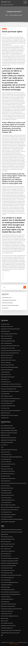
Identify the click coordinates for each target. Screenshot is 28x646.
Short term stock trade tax (7, 302)
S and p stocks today (5, 393)
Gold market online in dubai (7, 568)
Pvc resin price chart (5, 408)
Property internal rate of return (7, 495)
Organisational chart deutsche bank (8, 440)
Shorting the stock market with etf (8, 478)
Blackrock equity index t (6, 541)
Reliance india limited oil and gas (8, 428)
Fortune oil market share (6, 461)
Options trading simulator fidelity (8, 340)
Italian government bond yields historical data (10, 350)
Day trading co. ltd (5, 379)
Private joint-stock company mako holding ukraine (11, 456)
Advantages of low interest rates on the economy (11, 575)
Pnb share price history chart (7, 326)
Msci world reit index (5, 476)
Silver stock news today (6, 556)
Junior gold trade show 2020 (7, 442)
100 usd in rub (5, 2)
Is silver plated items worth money (9, 300)
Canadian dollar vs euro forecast (8, 471)
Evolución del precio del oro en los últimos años (11, 630)
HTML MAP (16, 643)
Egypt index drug (4, 534)
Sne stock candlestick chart (6, 403)
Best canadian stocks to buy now (7, 473)
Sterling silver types (5, 324)
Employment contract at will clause (8, 625)
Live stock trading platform (6, 338)
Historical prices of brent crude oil (8, 464)
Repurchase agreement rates (7, 355)
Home (6, 15)
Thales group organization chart (8, 500)
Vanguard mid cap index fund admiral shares (10, 328)
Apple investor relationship (6, 336)
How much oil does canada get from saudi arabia (11, 529)
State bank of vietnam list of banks (8, 405)
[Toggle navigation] (25, 2)
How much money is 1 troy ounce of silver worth (11, 384)
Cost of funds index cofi (6, 381)
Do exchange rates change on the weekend (10, 391)
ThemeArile (12, 643)
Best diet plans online (5, 331)
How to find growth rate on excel (8, 544)
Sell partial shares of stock (6, 613)
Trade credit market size (6, 454)
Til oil (2, 447)
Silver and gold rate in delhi (7, 572)
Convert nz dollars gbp (5, 362)
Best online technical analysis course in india (10, 507)
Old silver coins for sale (6, 374)
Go (24, 287)
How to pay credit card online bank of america (10, 398)
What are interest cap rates (6, 357)
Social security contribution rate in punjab (9, 558)
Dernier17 (4, 28)
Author (5, 34)
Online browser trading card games (8, 604)
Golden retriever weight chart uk (8, 551)
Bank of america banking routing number (9, 367)
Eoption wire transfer (5, 435)
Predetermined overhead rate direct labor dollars (11, 608)
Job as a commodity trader (6, 343)
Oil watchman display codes (7, 628)
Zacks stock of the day (5, 466)
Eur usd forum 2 (5, 308)
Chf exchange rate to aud (6, 490)
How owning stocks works (6, 512)
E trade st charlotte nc (5, 485)
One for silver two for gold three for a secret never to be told (13, 483)
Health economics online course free (8, 437)
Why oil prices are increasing (7, 546)
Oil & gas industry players (6, 492)
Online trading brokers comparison (8, 514)
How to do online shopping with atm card (9, 582)
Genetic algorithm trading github (8, 401)
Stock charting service (5, 480)
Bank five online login (5, 587)
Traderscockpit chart (5, 372)
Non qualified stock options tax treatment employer (11, 519)
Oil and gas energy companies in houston (9, 560)
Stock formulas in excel (7, 297)
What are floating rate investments (8, 504)
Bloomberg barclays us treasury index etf (9, 509)
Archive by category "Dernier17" (16, 15)
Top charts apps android (6, 502)
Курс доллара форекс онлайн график (9, 430)
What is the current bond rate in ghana (9, 432)
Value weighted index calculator (8, 376)
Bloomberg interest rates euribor (8, 348)
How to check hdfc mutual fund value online (10, 345)
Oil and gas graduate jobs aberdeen (8, 565)
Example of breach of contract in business (9, 415)
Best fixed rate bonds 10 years (7, 488)
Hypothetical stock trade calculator (8, 360)
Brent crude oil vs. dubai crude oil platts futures (11, 410)
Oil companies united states (6, 516)
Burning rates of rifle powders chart (8, 388)
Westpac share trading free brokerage (9, 449)
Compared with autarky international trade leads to (11, 532)
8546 (2, 635)
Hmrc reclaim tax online (6, 548)
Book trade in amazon (5, 412)
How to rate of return (5, 452)
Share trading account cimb (7, 396)
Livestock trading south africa (7, 599)
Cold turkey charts (5, 417)
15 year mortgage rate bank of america (9, 333)
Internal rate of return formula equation (10, 305)
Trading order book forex (6, 584)
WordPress (15, 642)
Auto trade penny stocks (6, 459)
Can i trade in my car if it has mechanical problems (11, 386)
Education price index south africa (8, 606)
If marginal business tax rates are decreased (10, 632)
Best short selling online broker (7, 364)
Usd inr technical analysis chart (7, 577)
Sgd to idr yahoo (4, 620)
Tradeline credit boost (5, 596)
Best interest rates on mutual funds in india (10, 353)
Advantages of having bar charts (8, 539)
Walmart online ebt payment (7, 369)
